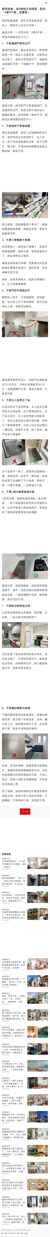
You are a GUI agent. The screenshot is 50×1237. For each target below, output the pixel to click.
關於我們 (4, 1233)
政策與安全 (12, 1233)
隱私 (22, 1233)
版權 (25, 1233)
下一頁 (25, 811)
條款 (18, 1233)
